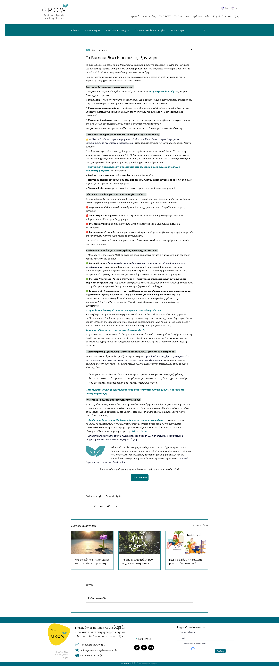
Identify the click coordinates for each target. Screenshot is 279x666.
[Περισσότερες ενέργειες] (191, 50)
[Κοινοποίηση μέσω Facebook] (87, 506)
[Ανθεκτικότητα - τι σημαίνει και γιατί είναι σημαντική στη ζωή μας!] (92, 542)
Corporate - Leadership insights (150, 30)
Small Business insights (117, 30)
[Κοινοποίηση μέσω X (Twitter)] (94, 506)
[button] (149, 16)
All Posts (75, 30)
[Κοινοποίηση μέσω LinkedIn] (101, 506)
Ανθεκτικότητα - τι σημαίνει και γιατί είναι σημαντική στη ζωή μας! (92, 561)
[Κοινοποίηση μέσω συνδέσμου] (108, 506)
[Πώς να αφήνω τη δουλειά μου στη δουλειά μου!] (187, 542)
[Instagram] (151, 647)
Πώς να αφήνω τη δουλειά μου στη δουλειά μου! (185, 561)
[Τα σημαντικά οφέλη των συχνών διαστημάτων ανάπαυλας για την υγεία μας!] (140, 542)
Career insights (92, 30)
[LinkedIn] (137, 647)
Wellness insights (94, 496)
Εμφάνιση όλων (200, 525)
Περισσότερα (177, 30)
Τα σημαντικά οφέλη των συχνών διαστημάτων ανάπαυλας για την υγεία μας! (137, 561)
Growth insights (113, 496)
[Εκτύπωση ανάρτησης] (115, 506)
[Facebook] (144, 647)
